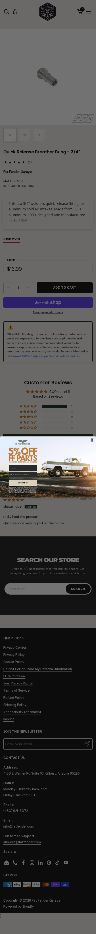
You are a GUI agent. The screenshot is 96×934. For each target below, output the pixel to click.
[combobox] (12, 475)
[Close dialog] (92, 440)
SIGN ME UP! (23, 482)
